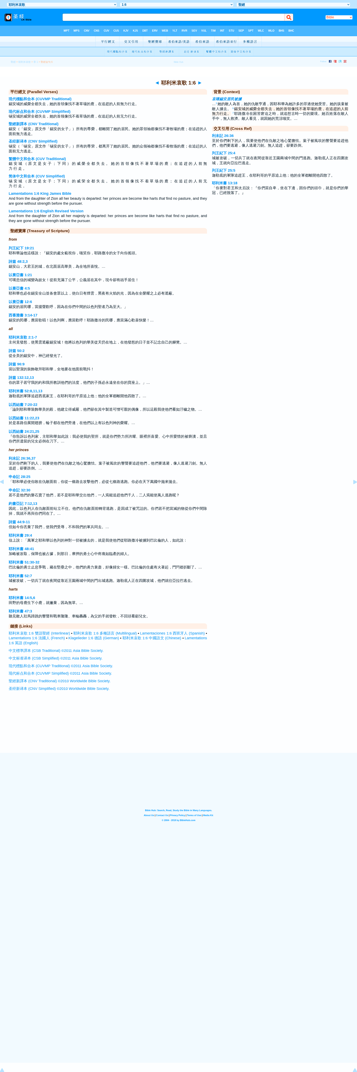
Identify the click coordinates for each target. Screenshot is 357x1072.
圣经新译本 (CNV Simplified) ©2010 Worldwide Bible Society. (59, 689)
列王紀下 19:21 (21, 248)
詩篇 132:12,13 (21, 378)
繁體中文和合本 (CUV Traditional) (37, 159)
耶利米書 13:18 (224, 183)
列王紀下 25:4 (223, 153)
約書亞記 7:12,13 (23, 504)
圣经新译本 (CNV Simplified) (33, 141)
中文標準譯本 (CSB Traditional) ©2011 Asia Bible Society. (56, 651)
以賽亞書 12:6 (20, 302)
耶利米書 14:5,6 (22, 598)
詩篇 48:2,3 (18, 261)
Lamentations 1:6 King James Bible (40, 193)
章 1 (35, 62)
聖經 (13, 62)
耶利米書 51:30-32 (24, 562)
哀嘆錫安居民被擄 (227, 99)
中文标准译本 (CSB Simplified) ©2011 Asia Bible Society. (55, 658)
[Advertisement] (178, 727)
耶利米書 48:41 (21, 549)
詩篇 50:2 (17, 351)
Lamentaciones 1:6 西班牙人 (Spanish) (172, 633)
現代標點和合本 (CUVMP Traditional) (40, 99)
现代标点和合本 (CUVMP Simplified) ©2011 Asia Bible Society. (60, 673)
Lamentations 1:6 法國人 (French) (37, 638)
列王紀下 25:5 (223, 170)
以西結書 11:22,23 (24, 418)
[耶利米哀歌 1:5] (5, 491)
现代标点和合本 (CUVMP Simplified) (39, 111)
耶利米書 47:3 (20, 611)
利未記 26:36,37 (22, 458)
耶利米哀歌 (24, 62)
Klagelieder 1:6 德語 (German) (93, 638)
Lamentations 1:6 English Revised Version (46, 211)
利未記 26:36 (223, 136)
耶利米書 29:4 (20, 535)
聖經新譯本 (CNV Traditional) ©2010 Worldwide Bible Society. (60, 681)
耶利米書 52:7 (20, 576)
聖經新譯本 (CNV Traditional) (33, 124)
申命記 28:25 (19, 477)
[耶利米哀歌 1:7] (352, 491)
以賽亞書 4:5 (19, 288)
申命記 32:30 (19, 490)
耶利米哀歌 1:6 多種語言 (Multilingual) (105, 633)
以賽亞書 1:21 (20, 275)
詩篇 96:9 (17, 364)
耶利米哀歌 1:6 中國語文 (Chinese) (152, 638)
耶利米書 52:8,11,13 (25, 391)
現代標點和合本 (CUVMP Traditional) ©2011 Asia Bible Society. (61, 666)
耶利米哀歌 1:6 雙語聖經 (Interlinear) (39, 633)
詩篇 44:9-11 (19, 522)
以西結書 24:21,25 (24, 431)
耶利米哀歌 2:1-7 (23, 337)
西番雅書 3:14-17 (23, 315)
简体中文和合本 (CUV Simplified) (37, 176)
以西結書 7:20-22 (23, 405)
